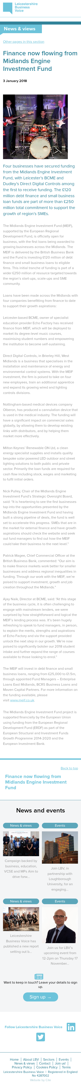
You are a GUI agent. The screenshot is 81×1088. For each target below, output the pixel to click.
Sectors (48, 1060)
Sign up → (41, 997)
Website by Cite (40, 1080)
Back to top (69, 768)
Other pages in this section (23, 42)
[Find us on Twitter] (40, 1037)
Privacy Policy (22, 1067)
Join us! (60, 1063)
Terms (66, 1067)
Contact (45, 1063)
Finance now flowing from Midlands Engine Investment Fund (36, 782)
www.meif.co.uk (22, 700)
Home (14, 1060)
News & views (21, 825)
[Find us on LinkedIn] (71, 1027)
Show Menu (73, 8)
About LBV (31, 1060)
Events (60, 825)
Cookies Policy (47, 1067)
